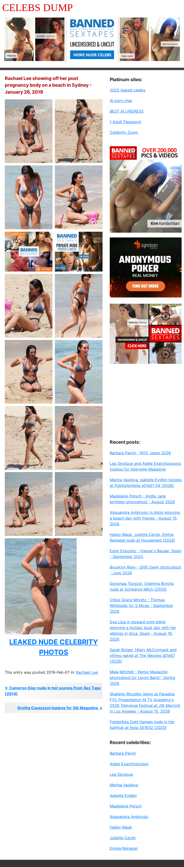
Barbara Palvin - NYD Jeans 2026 (140, 452)
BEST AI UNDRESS (127, 111)
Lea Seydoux (121, 774)
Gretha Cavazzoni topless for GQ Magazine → (60, 707)
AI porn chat (121, 100)
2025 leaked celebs (127, 90)
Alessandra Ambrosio (129, 816)
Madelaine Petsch (126, 806)
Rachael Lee (87, 672)
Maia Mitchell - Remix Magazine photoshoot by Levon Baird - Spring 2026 (142, 677)
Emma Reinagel (124, 848)
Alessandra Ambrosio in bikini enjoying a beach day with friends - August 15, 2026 (145, 518)
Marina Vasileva (124, 784)
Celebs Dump (37, 7)
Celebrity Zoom (124, 132)
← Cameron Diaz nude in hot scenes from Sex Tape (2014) (53, 690)
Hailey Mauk (121, 827)
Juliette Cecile (123, 837)
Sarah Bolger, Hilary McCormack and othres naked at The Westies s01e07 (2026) (143, 655)
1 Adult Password (125, 121)
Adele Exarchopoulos (129, 763)
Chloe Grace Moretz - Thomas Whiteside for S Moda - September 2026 (141, 605)
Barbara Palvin (123, 753)
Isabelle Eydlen (123, 795)
